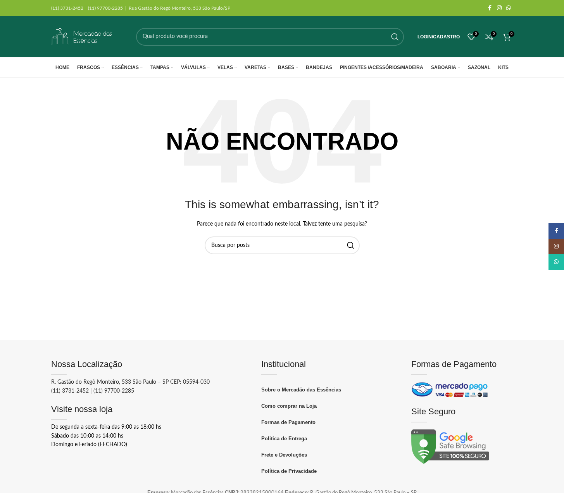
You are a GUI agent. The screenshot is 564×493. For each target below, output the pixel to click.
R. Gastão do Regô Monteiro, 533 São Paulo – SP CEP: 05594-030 (130, 382)
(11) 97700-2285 (113, 391)
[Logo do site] (82, 36)
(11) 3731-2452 (70, 391)
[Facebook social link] (490, 8)
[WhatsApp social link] (508, 8)
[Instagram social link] (499, 8)
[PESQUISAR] (395, 37)
